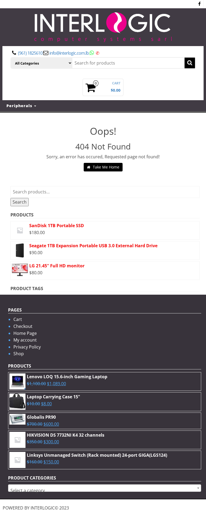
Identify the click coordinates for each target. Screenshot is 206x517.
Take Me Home (105, 167)
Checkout (22, 326)
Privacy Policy (27, 347)
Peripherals (20, 105)
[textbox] (104, 490)
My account (25, 340)
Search (20, 202)
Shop (18, 354)
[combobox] (104, 488)
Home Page (25, 333)
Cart (17, 319)
